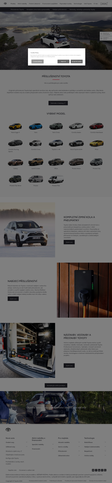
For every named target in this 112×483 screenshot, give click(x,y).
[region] (56, 57)
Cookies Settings (37, 61)
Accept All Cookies (76, 61)
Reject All (63, 61)
